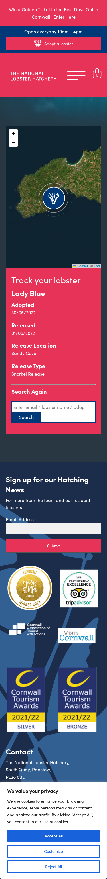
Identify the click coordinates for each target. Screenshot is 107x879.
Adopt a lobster (58, 43)
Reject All (53, 866)
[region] (53, 830)
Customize (53, 851)
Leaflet (82, 265)
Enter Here (65, 17)
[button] (53, 197)
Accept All (54, 836)
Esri (97, 265)
